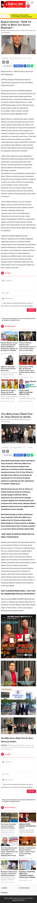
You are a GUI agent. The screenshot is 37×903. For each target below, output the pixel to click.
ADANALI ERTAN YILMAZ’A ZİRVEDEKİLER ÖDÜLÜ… (27, 826)
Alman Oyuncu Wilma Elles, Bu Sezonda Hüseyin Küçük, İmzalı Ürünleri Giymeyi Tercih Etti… (27, 370)
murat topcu (28, 745)
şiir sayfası (31, 747)
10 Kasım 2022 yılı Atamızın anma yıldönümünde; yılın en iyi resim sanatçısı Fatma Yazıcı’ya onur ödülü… (27, 346)
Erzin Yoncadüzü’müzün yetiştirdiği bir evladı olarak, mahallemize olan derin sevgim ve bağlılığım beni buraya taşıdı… (9, 852)
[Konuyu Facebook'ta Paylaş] (25, 65)
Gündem (9, 30)
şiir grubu (20, 747)
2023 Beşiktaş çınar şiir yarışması (15, 745)
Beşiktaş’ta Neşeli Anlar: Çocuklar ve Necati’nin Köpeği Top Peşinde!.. (9, 873)
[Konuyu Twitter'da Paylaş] (28, 65)
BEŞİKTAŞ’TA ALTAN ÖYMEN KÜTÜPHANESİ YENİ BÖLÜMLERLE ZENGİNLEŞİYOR (21, 16)
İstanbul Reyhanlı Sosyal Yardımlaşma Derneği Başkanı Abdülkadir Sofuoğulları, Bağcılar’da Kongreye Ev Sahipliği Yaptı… (9, 347)
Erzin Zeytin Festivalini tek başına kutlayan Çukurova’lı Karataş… (8, 826)
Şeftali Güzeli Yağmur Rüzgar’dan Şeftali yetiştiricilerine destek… (9, 392)
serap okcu (8, 747)
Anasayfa (3, 30)
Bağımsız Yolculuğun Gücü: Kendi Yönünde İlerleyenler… (8, 368)
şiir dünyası (14, 747)
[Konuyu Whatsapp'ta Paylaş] (31, 65)
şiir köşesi (25, 747)
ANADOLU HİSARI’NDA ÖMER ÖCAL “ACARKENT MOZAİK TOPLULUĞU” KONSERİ (27, 874)
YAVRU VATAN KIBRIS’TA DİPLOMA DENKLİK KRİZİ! (26, 392)
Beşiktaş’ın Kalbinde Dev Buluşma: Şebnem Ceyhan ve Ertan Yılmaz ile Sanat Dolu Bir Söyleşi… (27, 851)
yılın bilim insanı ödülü (6, 749)
